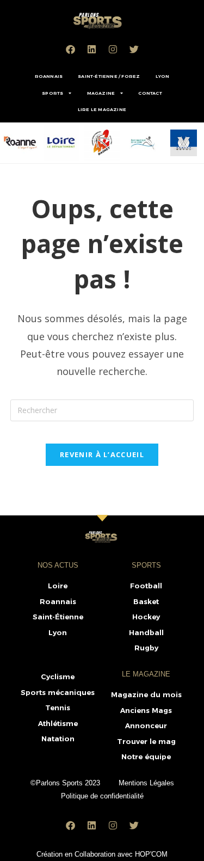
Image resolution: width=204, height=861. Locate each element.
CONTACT (150, 93)
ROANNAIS (49, 76)
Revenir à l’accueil (102, 454)
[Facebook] (70, 49)
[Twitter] (134, 49)
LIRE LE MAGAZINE (102, 109)
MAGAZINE (101, 93)
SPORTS (52, 93)
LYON (163, 76)
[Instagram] (112, 49)
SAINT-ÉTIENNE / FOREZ (109, 76)
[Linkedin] (91, 49)
